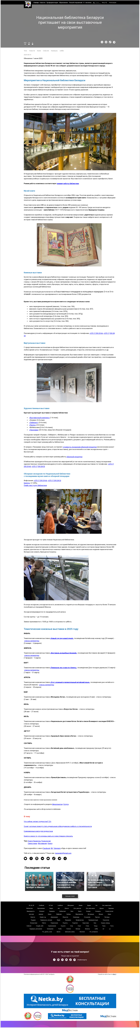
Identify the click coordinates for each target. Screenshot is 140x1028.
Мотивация (42, 843)
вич (59, 908)
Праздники (68, 920)
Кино (72, 911)
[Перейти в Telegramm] (114, 42)
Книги (39, 51)
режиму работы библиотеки (68, 183)
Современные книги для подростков (38, 831)
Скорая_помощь (105, 923)
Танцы (95, 926)
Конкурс (88, 911)
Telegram (57, 848)
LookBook (60, 905)
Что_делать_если (47, 931)
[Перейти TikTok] (110, 42)
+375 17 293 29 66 (96, 333)
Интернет (41, 911)
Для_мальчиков (90, 908)
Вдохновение (41, 908)
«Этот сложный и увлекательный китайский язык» (70, 682)
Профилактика (80, 920)
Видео (51, 908)
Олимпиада (76, 917)
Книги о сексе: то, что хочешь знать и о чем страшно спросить (48, 836)
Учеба (59, 928)
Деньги (67, 908)
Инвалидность (31, 911)
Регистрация (112, 2)
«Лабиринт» (33, 422)
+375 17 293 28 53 (54, 481)
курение (41, 914)
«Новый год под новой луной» (61, 638)
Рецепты (65, 923)
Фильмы (78, 928)
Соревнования (52, 926)
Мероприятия (79, 914)
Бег (97, 905)
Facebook (46, 848)
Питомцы (107, 917)
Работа (44, 923)
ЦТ (103, 928)
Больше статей (70, 896)
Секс (95, 923)
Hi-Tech (51, 905)
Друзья (102, 908)
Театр (103, 926)
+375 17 (106, 333)
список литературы (31, 641)
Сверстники (32, 843)
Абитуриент (71, 905)
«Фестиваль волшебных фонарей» (63, 653)
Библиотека (29, 908)
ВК (52, 848)
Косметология (109, 911)
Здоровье (111, 908)
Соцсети (63, 926)
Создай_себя (39, 926)
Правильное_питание (46, 920)
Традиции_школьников (35, 928)
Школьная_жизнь (70, 931)
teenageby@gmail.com (63, 853)
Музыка (101, 914)
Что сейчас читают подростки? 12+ (37, 821)
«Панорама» (33, 430)
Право (58, 920)
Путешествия (33, 923)
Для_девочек (77, 908)
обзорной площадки (74, 457)
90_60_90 (31, 905)
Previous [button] (27, 881)
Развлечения (54, 923)
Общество (65, 917)
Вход (103, 2)
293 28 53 (41, 466)
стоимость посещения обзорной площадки (80, 447)
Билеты (27, 483)
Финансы (87, 928)
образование (54, 917)
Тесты (112, 926)
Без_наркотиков (106, 905)
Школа (58, 931)
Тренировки (50, 928)
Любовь (68, 914)
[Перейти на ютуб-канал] (106, 42)
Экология (82, 931)
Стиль (87, 926)
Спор (71, 926)
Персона (97, 917)
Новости (32, 51)
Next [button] (113, 881)
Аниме (80, 905)
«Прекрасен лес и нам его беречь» (63, 668)
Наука (109, 914)
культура (31, 914)
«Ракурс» (32, 425)
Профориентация (93, 920)
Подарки (33, 920)
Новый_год (43, 917)
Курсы (49, 914)
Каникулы (54, 51)
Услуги (66, 804)
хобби (62, 51)
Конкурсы (98, 911)
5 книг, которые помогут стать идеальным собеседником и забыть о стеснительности (58, 826)
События (46, 51)
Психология (46, 841)
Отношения (87, 917)
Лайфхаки (59, 914)
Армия (89, 905)
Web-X (114, 974)
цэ (110, 928)
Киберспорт (62, 911)
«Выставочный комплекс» (39, 418)
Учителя (68, 928)
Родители (75, 923)
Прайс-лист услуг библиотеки (35, 485)
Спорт (79, 926)
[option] (39, 881)
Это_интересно (94, 931)
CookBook (41, 905)
